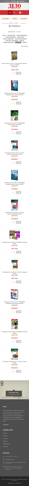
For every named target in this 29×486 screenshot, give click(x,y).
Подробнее (6, 424)
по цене (19, 31)
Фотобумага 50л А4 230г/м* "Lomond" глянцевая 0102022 (14, 272)
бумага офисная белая (11, 37)
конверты (22, 40)
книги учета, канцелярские (12, 40)
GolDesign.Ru (18, 483)
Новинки (15, 18)
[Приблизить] (2, 382)
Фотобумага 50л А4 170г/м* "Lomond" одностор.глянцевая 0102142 (14, 153)
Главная (10, 22)
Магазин (16, 22)
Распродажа (23, 18)
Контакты (5, 446)
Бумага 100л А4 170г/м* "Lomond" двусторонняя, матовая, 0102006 (14, 64)
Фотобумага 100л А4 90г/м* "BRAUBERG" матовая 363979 (14, 332)
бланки (4, 35)
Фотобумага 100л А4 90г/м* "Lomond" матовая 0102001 (14, 362)
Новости (5, 441)
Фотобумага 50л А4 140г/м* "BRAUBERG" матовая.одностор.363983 (14, 123)
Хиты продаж (5, 18)
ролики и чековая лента (8, 42)
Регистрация (21, 1)
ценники (24, 42)
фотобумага (18, 42)
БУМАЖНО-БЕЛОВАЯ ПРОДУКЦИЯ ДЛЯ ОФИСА (10, 23)
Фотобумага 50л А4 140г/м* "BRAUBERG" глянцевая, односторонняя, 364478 (14, 93)
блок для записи (11, 35)
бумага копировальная (22, 35)
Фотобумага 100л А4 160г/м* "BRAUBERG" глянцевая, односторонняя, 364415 (14, 302)
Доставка (5, 438)
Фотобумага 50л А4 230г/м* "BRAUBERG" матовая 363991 (14, 243)
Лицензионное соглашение (17, 396)
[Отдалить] (2, 385)
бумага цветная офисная (21, 38)
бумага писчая (20, 37)
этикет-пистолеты (24, 46)
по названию (12, 31)
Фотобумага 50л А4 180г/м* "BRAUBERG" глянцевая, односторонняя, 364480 (14, 183)
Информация (6, 443)
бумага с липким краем (8, 38)
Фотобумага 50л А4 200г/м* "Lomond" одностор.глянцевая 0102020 (14, 213)
